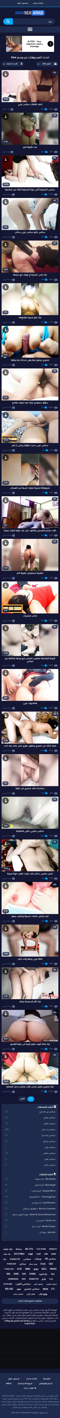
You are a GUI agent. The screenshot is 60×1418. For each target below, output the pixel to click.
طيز (44, 1279)
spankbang (13, 1279)
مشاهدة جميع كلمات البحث (30, 1301)
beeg (44, 1269)
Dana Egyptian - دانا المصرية (30, 1197)
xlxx (19, 1269)
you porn (41, 1249)
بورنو (36, 1269)
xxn (46, 1254)
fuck (42, 1264)
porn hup (11, 1264)
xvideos (53, 1249)
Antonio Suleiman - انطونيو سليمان (30, 1209)
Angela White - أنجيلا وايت (30, 1191)
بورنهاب (37, 1259)
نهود (18, 1289)
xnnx (27, 1269)
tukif (38, 1254)
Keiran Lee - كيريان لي (30, 1221)
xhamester (15, 1259)
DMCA (8, 1384)
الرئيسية (46, 1379)
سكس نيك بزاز (30, 1136)
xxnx (16, 1274)
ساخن (23, 1264)
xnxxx (53, 1269)
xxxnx (32, 1274)
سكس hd (50, 1259)
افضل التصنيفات (45, 1107)
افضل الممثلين (46, 1174)
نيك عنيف (7, 1249)
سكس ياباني (30, 1165)
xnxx (45, 1289)
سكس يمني (30, 1159)
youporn (7, 1284)
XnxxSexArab (26, 1413)
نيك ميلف (7, 1254)
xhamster (34, 1279)
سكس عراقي (30, 1118)
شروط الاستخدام (25, 1384)
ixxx (24, 1279)
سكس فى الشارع (30, 1112)
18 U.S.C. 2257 (30, 1389)
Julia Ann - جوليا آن (30, 1233)
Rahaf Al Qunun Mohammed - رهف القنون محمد (30, 1215)
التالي (22, 1099)
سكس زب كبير (30, 1130)
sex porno (19, 1254)
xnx (8, 1274)
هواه (30, 1254)
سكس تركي (30, 1147)
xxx (24, 1274)
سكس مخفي (30, 1153)
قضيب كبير (38, 1284)
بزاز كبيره (43, 1274)
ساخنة (19, 1249)
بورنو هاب (43, 1294)
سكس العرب (51, 1284)
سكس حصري (31, 1289)
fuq (51, 1279)
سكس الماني (30, 1124)
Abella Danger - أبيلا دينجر (30, 1227)
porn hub (9, 1269)
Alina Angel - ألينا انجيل (30, 1185)
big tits (29, 1249)
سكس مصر (18, 1294)
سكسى (27, 1259)
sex (51, 1264)
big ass (9, 1289)
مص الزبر (31, 1294)
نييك (4, 1259)
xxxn (53, 1254)
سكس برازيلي (30, 1141)
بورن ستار (33, 1264)
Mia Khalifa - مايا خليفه (30, 1179)
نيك (53, 1274)
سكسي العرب (23, 1284)
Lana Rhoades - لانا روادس (30, 1203)
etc (53, 1289)
